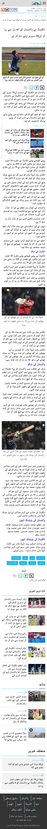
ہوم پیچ (43, 15)
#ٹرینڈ (29, 804)
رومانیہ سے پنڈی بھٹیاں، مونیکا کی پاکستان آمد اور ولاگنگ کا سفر (14, 718)
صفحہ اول (37, 798)
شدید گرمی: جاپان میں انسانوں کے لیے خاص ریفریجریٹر (15, 700)
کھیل (35, 15)
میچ (32, 558)
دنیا (37, 804)
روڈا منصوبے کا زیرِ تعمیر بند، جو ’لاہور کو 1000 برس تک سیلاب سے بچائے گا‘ (14, 736)
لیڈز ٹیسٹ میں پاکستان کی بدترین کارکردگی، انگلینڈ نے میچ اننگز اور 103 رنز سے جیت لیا (15, 604)
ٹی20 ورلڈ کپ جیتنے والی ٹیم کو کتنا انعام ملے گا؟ (17, 141)
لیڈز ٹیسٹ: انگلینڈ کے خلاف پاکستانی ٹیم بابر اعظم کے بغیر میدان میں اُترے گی (15, 653)
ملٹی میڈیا (31, 810)
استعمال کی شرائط (17, 816)
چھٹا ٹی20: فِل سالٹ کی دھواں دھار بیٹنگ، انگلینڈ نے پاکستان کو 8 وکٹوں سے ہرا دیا (16, 132)
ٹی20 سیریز (40, 558)
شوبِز (19, 804)
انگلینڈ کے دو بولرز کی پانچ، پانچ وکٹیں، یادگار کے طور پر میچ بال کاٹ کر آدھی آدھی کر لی (14, 621)
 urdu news (12, 563)
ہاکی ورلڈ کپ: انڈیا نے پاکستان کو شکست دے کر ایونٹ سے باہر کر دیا (15, 637)
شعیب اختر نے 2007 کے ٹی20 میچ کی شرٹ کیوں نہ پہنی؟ (17, 151)
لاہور (25, 558)
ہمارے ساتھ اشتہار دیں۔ (23, 820)
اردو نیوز (23, 563)
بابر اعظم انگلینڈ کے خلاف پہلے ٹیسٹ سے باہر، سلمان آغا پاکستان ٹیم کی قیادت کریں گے (14, 670)
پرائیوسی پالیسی (31, 816)
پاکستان (24, 798)
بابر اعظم (41, 563)
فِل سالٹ (32, 563)
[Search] (3, 4)
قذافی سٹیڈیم (16, 558)
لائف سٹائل (16, 810)
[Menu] (44, 3)
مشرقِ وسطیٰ (11, 798)
